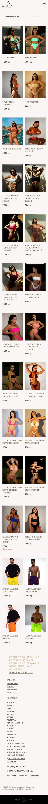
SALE (9, 692)
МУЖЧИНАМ (12, 690)
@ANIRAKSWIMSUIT (21, 672)
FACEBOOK (23, 776)
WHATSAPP (35, 776)
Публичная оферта (27, 789)
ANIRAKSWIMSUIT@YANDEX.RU (20, 771)
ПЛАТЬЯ (10, 687)
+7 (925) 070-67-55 (16, 767)
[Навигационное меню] (44, 4)
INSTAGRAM (12, 776)
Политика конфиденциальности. (18, 788)
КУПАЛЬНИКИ (12, 684)
